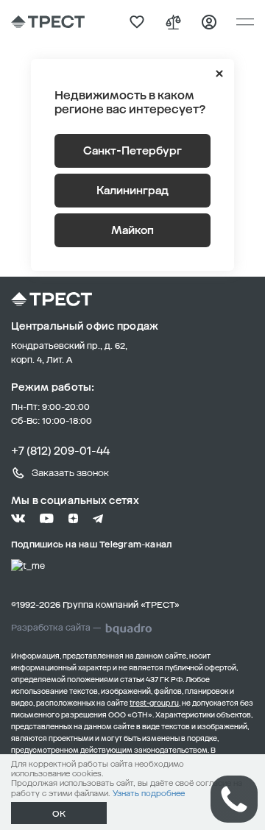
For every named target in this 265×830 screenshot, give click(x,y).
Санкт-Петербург (132, 150)
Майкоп (132, 230)
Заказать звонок (70, 472)
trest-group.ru (154, 703)
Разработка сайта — (56, 627)
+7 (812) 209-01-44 (60, 451)
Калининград (132, 190)
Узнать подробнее (149, 793)
